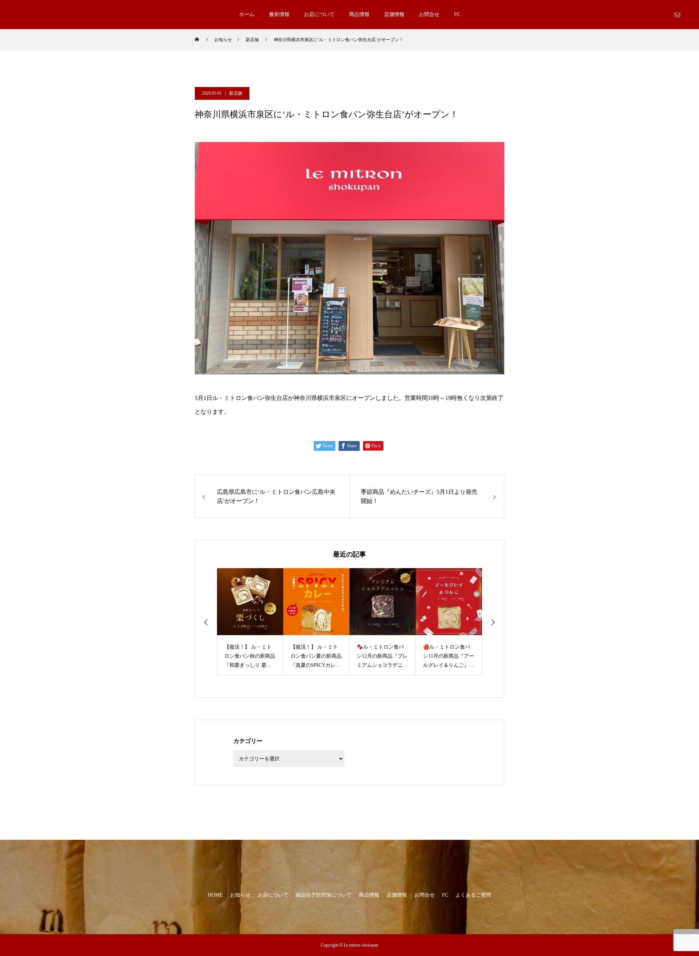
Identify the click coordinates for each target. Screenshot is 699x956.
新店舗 (235, 93)
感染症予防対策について (324, 895)
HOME (215, 895)
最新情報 (279, 14)
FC (457, 14)
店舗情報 (394, 14)
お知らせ (240, 895)
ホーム (246, 14)
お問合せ (429, 14)
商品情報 (359, 14)
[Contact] (677, 14)
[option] (250, 622)
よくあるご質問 (473, 895)
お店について (319, 14)
